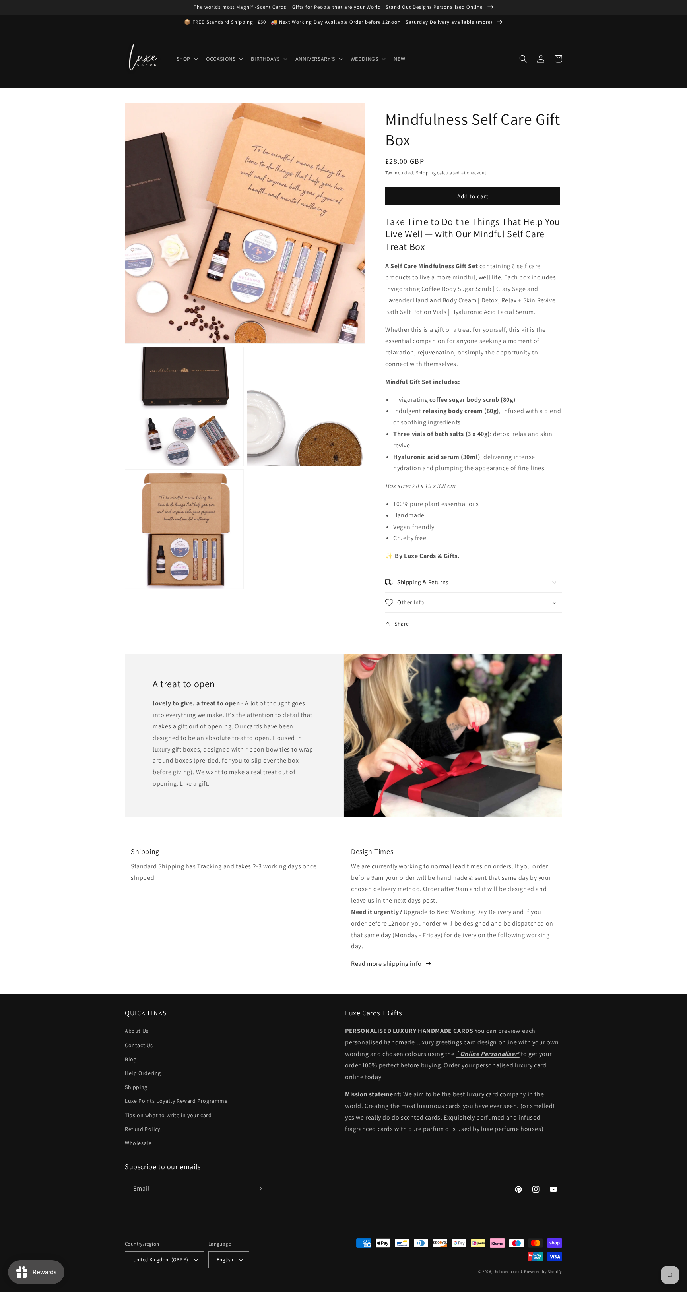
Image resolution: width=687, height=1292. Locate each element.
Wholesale (138, 1143)
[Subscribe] (259, 1189)
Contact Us (139, 1045)
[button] (186, 58)
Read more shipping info (386, 963)
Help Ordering (143, 1073)
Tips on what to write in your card (168, 1115)
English (225, 1259)
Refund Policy (142, 1129)
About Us (137, 1030)
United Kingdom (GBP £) (160, 1259)
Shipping (426, 173)
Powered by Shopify (543, 1271)
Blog (130, 1059)
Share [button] (401, 623)
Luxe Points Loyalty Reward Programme (176, 1100)
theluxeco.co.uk (508, 1271)
